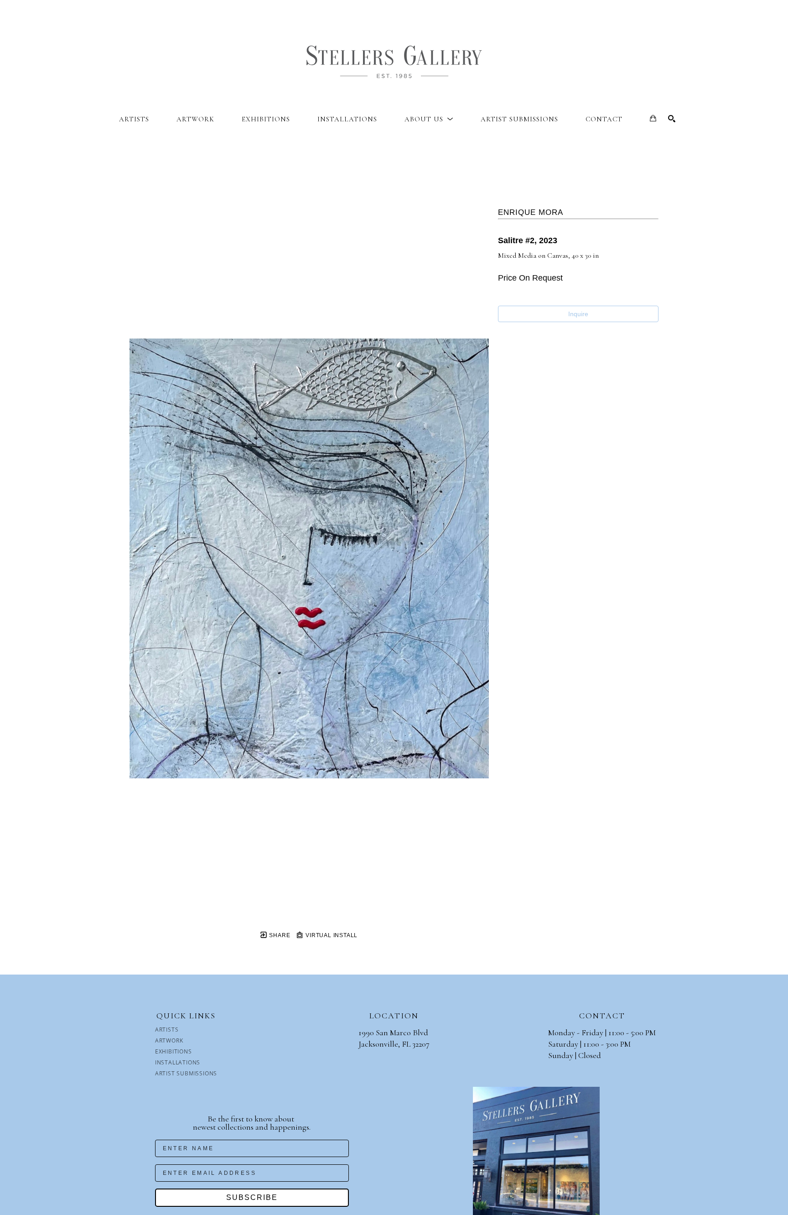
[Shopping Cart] (653, 118)
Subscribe (252, 1197)
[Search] (671, 118)
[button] (428, 119)
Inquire (578, 314)
